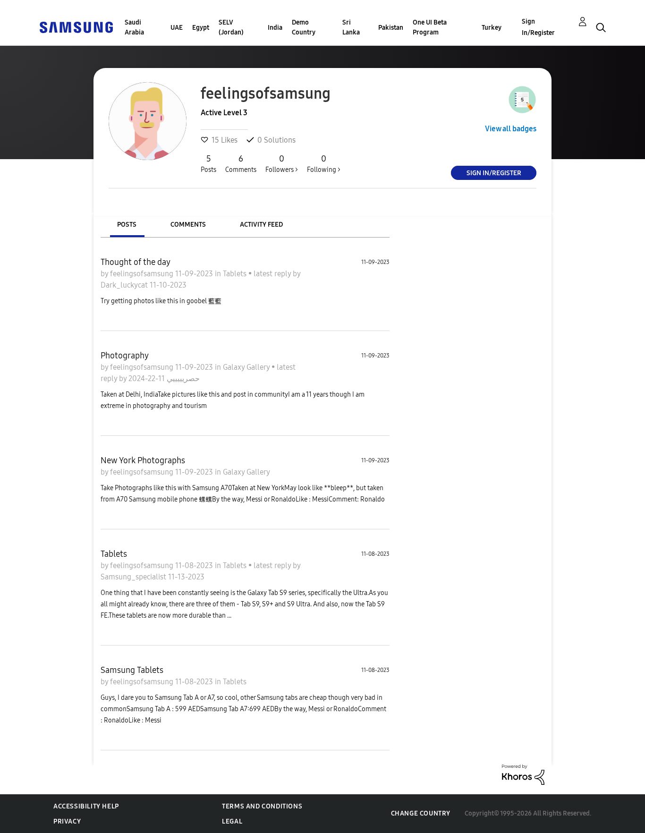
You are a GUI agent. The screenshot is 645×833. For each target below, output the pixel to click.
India (275, 28)
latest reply (273, 273)
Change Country (420, 813)
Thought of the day (135, 262)
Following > (323, 163)
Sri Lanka (351, 27)
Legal (232, 821)
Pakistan (390, 28)
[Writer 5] (522, 99)
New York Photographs (143, 460)
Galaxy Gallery (247, 367)
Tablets (235, 273)
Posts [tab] (126, 225)
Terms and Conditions (262, 806)
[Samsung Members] (76, 26)
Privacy (67, 821)
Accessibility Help (86, 806)
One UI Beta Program (430, 27)
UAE (176, 28)
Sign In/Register (538, 27)
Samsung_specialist (134, 576)
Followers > (281, 163)
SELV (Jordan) (231, 27)
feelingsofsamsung (142, 273)
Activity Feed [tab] (261, 225)
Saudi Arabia (134, 27)
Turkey (491, 28)
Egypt (200, 28)
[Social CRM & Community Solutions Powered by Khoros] (523, 774)
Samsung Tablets (132, 670)
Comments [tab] (188, 225)
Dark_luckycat (125, 284)
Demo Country (303, 27)
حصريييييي (182, 378)
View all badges (510, 128)
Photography (125, 355)
